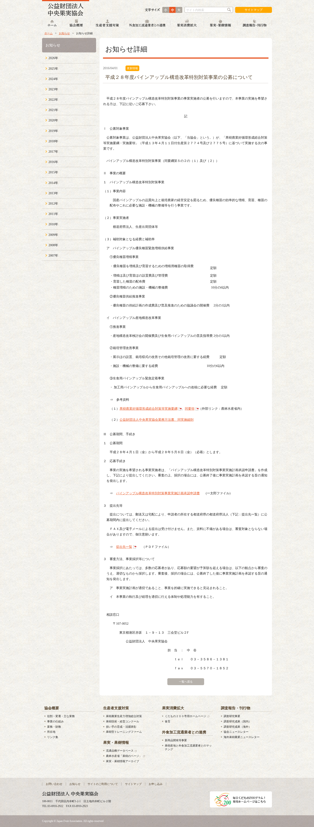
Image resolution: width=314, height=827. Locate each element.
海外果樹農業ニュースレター (242, 737)
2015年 (53, 172)
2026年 (53, 58)
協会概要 (76, 23)
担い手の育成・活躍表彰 (121, 726)
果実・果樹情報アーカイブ (122, 761)
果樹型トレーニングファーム (124, 731)
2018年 (53, 141)
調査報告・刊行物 (254, 23)
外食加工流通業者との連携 (147, 23)
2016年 (53, 162)
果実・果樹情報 (220, 23)
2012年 (53, 203)
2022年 (53, 99)
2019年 (53, 131)
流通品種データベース (120, 750)
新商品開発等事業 (176, 740)
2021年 (53, 110)
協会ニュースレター (236, 731)
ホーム (52, 23)
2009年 (53, 235)
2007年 (53, 255)
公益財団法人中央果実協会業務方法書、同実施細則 (157, 419)
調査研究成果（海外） (237, 726)
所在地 (51, 731)
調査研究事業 (232, 716)
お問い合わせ (54, 784)
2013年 (53, 193)
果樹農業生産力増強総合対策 (124, 716)
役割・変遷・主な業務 (61, 716)
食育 (167, 721)
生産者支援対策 (107, 23)
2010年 (53, 224)
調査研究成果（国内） (237, 721)
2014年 (53, 183)
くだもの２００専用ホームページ (185, 716)
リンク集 (52, 737)
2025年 (53, 68)
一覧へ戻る (186, 681)
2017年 (53, 151)
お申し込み (156, 784)
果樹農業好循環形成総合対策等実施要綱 (148, 408)
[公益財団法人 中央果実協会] (65, 8)
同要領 (189, 408)
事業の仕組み (55, 721)
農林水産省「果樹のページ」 (124, 756)
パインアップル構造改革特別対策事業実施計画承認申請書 (158, 493)
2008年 (53, 245)
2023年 (53, 89)
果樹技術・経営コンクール (122, 721)
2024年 (53, 79)
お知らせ (64, 33)
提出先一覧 (124, 547)
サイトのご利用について (103, 784)
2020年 (53, 120)
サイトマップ (254, 9)
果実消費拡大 (187, 23)
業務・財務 (54, 726)
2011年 (53, 214)
